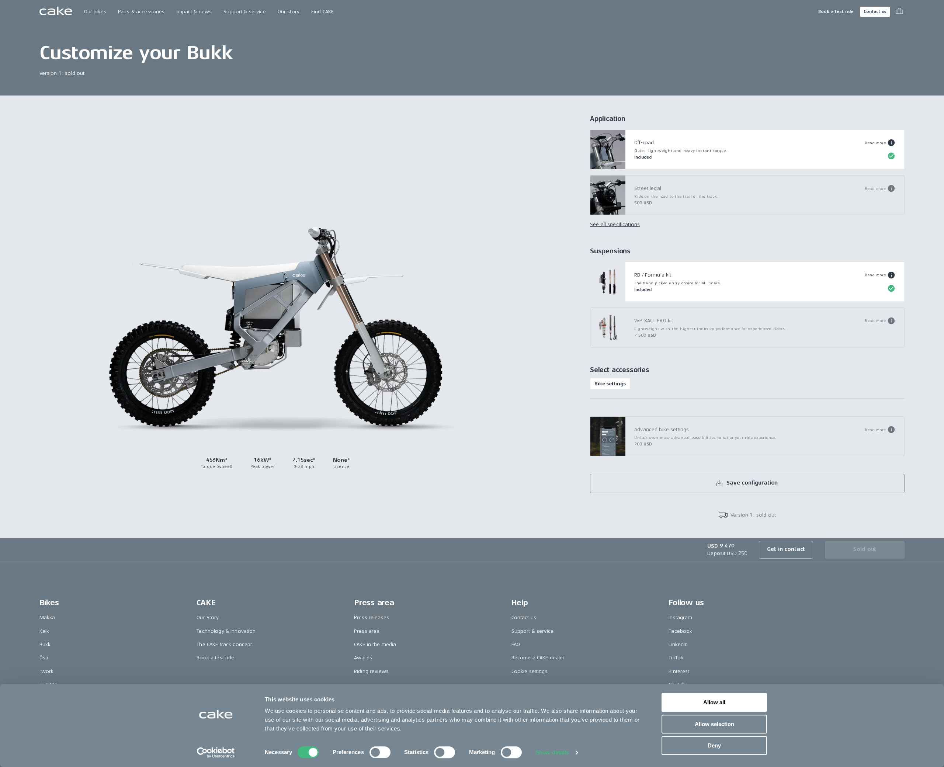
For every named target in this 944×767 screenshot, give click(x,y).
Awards (363, 657)
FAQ (515, 644)
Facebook (680, 631)
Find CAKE (322, 11)
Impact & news (194, 11)
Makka (47, 617)
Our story (288, 11)
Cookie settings (529, 671)
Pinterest (679, 671)
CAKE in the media (375, 644)
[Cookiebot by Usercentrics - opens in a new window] (216, 752)
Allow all (714, 702)
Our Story (208, 617)
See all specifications (615, 224)
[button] (880, 143)
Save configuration (752, 483)
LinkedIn (678, 644)
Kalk (44, 631)
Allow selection (714, 724)
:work (46, 671)
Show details (552, 752)
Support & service (244, 11)
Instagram (680, 617)
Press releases (371, 617)
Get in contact (786, 549)
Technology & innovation (226, 631)
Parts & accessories (141, 11)
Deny (714, 745)
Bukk (45, 644)
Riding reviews (371, 671)
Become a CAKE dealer (538, 657)
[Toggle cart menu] (899, 12)
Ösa (43, 657)
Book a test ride (835, 11)
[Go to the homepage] (55, 12)
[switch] (380, 752)
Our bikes (95, 11)
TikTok (676, 657)
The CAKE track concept (224, 644)
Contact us (875, 11)
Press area (366, 631)
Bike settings (610, 383)
